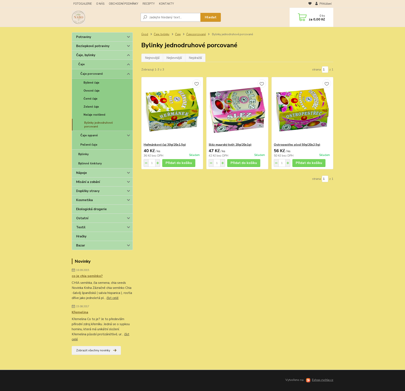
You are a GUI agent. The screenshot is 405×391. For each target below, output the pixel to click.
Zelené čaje (91, 107)
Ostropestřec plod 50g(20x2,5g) (297, 145)
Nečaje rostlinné (94, 115)
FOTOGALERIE (82, 4)
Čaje (81, 64)
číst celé (113, 298)
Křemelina (80, 312)
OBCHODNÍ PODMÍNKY (123, 4)
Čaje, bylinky (85, 55)
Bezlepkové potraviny (92, 46)
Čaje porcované (91, 74)
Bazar (80, 245)
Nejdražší (195, 58)
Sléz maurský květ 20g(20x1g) (230, 145)
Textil (80, 227)
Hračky (81, 236)
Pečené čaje (88, 145)
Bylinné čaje (91, 83)
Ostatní (82, 218)
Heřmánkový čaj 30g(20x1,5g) (165, 145)
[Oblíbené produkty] (310, 4)
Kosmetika (84, 200)
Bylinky (83, 154)
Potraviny (83, 37)
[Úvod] (104, 17)
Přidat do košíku (179, 163)
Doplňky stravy (88, 191)
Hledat (210, 17)
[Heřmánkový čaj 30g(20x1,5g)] (172, 110)
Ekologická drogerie (91, 209)
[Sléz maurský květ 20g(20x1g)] (237, 110)
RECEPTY (149, 4)
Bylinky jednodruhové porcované (98, 125)
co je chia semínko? (87, 276)
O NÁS (100, 4)
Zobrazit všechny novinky (93, 350)
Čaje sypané (89, 135)
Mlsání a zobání (88, 182)
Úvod (144, 34)
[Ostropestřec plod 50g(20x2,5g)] (302, 110)
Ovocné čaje (92, 91)
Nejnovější (152, 58)
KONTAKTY (166, 4)
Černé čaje (90, 99)
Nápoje (81, 173)
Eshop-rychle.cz (322, 380)
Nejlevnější (174, 58)
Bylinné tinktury (90, 163)
